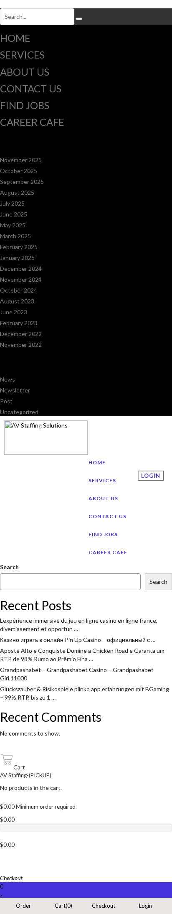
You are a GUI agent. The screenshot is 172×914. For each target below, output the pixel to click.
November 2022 (21, 344)
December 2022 (21, 333)
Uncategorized (19, 411)
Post (6, 401)
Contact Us (30, 88)
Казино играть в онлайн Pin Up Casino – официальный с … (77, 639)
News (7, 379)
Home (15, 38)
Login (150, 475)
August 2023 (17, 301)
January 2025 (17, 257)
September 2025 (22, 181)
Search (9, 566)
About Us (24, 72)
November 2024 (21, 279)
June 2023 (13, 312)
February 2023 (19, 322)
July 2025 (12, 203)
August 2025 (17, 192)
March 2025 (15, 235)
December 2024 (21, 268)
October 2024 (18, 290)
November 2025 (21, 159)
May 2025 (12, 225)
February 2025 (19, 246)
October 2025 (18, 170)
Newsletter (15, 390)
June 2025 (13, 214)
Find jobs (24, 105)
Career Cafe (32, 122)
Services (22, 54)
